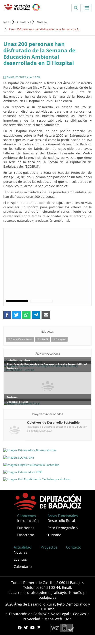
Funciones (25, 527)
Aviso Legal (60, 613)
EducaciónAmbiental (21, 339)
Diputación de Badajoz (27, 613)
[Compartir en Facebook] (7, 315)
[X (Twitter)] (26, 628)
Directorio (25, 535)
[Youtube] (32, 628)
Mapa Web (53, 619)
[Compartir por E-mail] (46, 315)
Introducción (28, 520)
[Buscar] (76, 8)
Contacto (73, 547)
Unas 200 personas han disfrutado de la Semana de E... (44, 29)
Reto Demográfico (63, 527)
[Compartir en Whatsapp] (26, 315)
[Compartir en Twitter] (16, 315)
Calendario (23, 566)
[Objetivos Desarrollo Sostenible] (47, 464)
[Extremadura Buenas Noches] (47, 450)
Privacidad (31, 619)
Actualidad (24, 22)
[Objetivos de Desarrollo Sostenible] (36, 7)
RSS (69, 619)
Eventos (20, 559)
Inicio (6, 22)
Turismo (54, 535)
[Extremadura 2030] (47, 472)
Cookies (79, 613)
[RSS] (38, 628)
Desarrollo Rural (61, 520)
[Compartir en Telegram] (36, 315)
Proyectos (49, 547)
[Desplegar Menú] (86, 8)
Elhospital (60, 339)
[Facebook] (20, 628)
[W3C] (62, 628)
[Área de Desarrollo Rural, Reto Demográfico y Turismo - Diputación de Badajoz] (17, 7)
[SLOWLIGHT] (47, 457)
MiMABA (43, 339)
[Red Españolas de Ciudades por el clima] (47, 479)
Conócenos (26, 515)
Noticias (42, 22)
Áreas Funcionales (63, 515)
